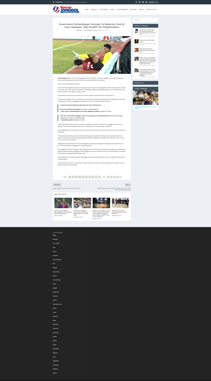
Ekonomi (55, 255)
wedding (55, 369)
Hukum (55, 276)
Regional (55, 353)
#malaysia (119, 116)
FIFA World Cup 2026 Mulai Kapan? (146, 40)
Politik (54, 344)
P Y (82, 30)
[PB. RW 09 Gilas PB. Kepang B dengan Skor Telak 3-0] (120, 203)
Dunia (112, 9)
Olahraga (95, 30)
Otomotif (55, 328)
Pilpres (55, 340)
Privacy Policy (152, 9)
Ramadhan (153, 53)
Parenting (55, 332)
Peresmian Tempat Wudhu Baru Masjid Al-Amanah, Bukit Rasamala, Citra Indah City (147, 32)
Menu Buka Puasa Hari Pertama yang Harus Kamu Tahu (147, 50)
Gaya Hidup (56, 272)
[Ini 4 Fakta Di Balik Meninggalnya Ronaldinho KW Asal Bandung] (63, 203)
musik (54, 312)
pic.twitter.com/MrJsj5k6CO (89, 109)
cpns (54, 247)
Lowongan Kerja (57, 304)
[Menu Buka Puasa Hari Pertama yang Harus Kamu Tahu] (137, 50)
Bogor (54, 235)
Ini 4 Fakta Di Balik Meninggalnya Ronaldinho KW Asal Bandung (63, 212)
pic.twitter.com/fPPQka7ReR (75, 118)
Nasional (133, 9)
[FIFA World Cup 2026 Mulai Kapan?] (137, 41)
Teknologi (56, 365)
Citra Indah (104, 9)
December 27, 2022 (105, 111)
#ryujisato (63, 118)
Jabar (54, 284)
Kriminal (55, 296)
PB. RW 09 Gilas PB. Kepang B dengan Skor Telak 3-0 (119, 212)
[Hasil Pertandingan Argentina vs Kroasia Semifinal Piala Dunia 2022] (82, 203)
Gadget (55, 267)
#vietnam (113, 116)
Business (55, 239)
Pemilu (55, 336)
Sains (54, 357)
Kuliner (55, 300)
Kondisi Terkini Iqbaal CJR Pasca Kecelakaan (75, 2)
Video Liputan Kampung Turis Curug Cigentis (145, 107)
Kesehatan (56, 292)
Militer (55, 308)
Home (87, 9)
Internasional (149, 43)
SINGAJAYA (153, 77)
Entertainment (122, 9)
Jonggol (94, 9)
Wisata (141, 9)
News (54, 320)
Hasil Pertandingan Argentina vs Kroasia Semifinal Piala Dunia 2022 (81, 213)
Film (54, 263)
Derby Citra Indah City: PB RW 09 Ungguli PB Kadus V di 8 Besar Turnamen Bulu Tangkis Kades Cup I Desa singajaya (101, 213)
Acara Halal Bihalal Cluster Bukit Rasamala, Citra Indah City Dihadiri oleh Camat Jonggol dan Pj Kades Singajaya (147, 72)
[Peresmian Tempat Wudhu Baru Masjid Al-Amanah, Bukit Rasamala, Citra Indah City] (137, 31)
